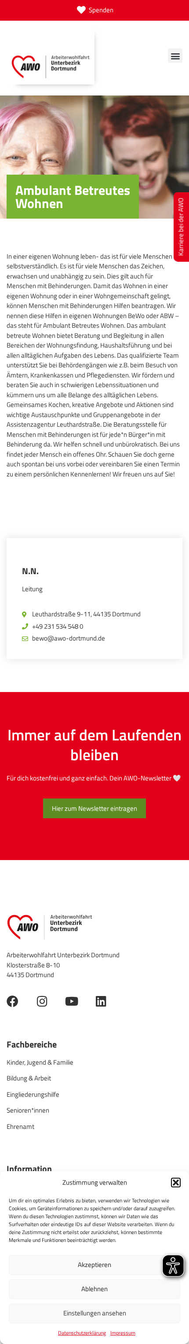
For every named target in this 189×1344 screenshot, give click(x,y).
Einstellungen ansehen (94, 1313)
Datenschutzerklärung (82, 1333)
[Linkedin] (101, 1001)
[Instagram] (42, 1001)
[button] (175, 1182)
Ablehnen (94, 1289)
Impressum (122, 1333)
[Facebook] (12, 1001)
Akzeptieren (94, 1265)
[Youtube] (71, 1001)
